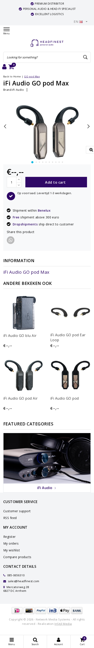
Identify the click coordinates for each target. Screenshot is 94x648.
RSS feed (10, 518)
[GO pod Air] (23, 375)
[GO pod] (70, 375)
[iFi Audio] (47, 458)
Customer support (17, 511)
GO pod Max (32, 76)
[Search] (85, 57)
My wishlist (11, 550)
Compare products (17, 557)
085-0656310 (15, 575)
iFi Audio (18, 90)
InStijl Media (63, 624)
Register (9, 537)
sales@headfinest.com (23, 581)
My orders (11, 543)
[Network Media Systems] (47, 43)
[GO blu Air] (23, 312)
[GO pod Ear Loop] (70, 312)
